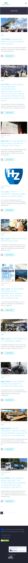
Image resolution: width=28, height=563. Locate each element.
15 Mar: (12, 41)
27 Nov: (13, 92)
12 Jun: (12, 293)
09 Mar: (14, 431)
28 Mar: (13, 383)
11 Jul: (13, 193)
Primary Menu (26, 3)
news (2, 35)
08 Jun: (14, 339)
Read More (9, 56)
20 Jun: (14, 239)
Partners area (6, 535)
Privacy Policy (6, 537)
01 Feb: (13, 482)
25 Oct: (14, 143)
